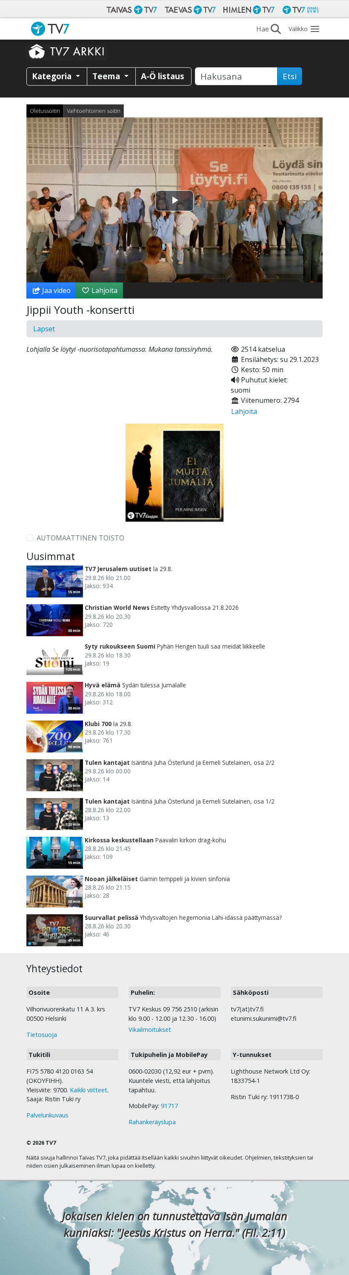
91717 (169, 1106)
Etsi (290, 76)
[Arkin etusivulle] (66, 51)
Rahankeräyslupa (152, 1122)
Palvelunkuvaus (47, 1115)
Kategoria (53, 76)
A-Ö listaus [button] (162, 76)
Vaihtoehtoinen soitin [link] (93, 111)
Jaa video (55, 290)
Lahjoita (103, 290)
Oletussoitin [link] (45, 111)
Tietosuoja (41, 1035)
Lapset (44, 328)
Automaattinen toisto (80, 538)
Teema (107, 76)
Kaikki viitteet (88, 1090)
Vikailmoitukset (150, 1029)
